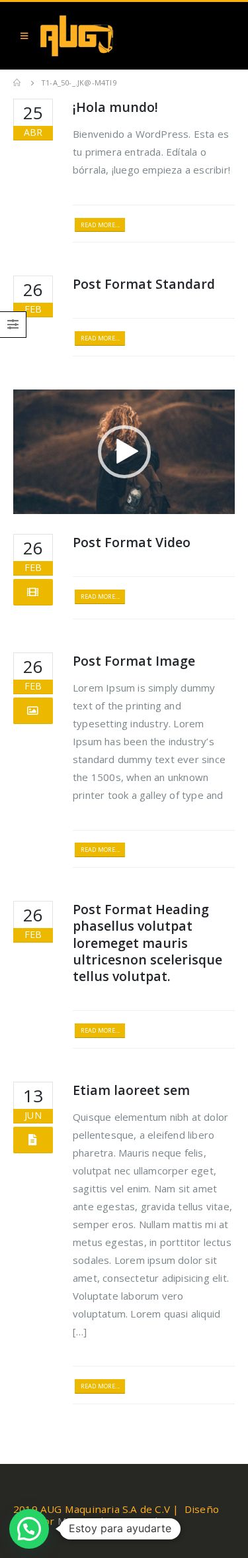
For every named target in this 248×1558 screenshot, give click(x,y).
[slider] (113, 500)
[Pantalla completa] (217, 500)
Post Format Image (134, 661)
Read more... (100, 225)
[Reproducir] (30, 500)
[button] (124, 451)
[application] (124, 452)
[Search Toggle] (221, 36)
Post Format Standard (144, 284)
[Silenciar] (196, 500)
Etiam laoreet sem (131, 1090)
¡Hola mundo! (115, 107)
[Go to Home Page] (17, 82)
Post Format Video (131, 542)
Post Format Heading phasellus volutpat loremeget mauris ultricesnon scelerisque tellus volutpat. (147, 942)
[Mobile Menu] (24, 36)
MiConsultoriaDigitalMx (115, 1521)
